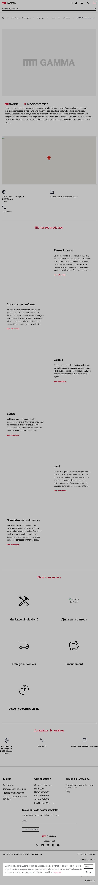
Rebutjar (89, 872)
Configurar (57, 872)
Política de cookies (44, 872)
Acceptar (88, 866)
